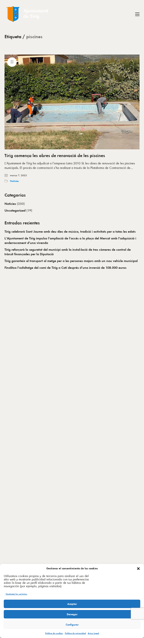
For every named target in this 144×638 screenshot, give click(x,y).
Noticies (14, 181)
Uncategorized (15, 210)
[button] (138, 568)
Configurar (72, 624)
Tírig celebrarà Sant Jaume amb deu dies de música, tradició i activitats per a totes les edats (70, 231)
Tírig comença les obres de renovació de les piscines (54, 155)
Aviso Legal (93, 633)
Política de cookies (54, 633)
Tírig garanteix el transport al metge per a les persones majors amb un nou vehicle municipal (71, 261)
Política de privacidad (75, 633)
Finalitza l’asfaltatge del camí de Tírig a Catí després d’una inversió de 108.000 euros (65, 268)
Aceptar (72, 604)
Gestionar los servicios (16, 594)
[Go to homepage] (27, 14)
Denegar (72, 614)
